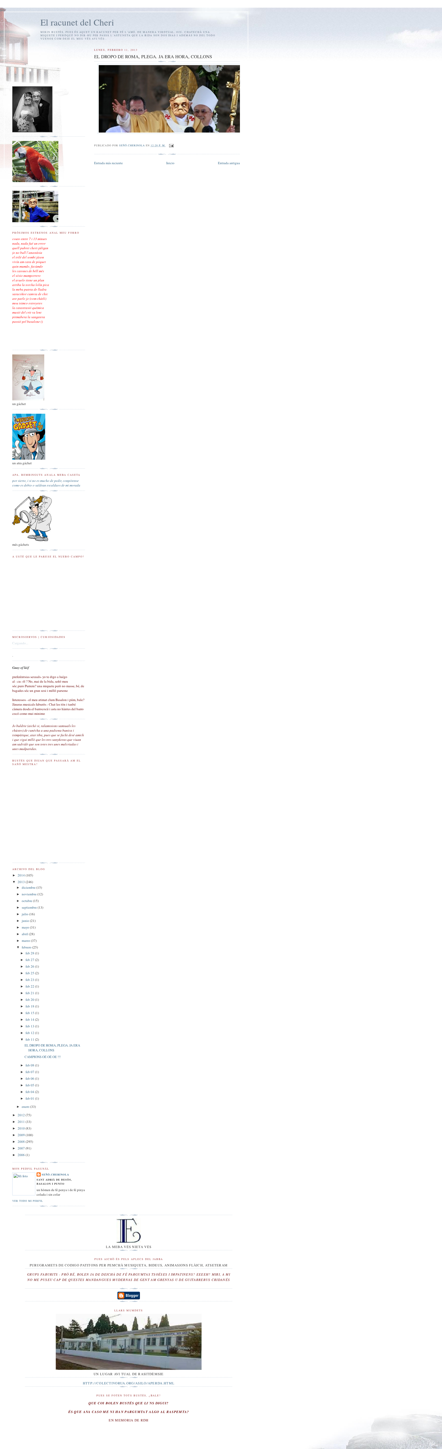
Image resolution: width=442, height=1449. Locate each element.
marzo (26, 940)
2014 (22, 875)
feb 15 (30, 1013)
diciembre (29, 887)
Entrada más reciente (108, 163)
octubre (27, 900)
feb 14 (30, 1019)
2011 (22, 1121)
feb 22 (30, 986)
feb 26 (30, 966)
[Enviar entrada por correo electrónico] (171, 145)
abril (25, 934)
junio (26, 920)
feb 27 (30, 959)
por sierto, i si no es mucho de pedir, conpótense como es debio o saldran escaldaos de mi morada (46, 483)
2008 (22, 1141)
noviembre (29, 894)
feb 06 (30, 1078)
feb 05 (30, 1085)
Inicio (170, 163)
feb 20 (30, 999)
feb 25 (30, 973)
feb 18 (30, 1006)
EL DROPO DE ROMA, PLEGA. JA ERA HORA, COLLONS (52, 1048)
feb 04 (30, 1091)
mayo (26, 927)
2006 (22, 1155)
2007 (22, 1148)
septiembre (30, 907)
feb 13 (30, 1026)
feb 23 (30, 979)
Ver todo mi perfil (27, 1201)
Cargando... (20, 643)
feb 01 (30, 1098)
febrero (27, 947)
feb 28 (30, 953)
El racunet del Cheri (77, 22)
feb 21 (30, 993)
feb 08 (30, 1065)
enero (26, 1106)
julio (25, 914)
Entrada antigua (229, 163)
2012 (22, 1115)
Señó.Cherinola (55, 1174)
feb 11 (30, 1039)
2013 (22, 882)
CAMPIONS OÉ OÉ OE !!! (43, 1056)
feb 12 (30, 1032)
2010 (22, 1128)
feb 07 (30, 1072)
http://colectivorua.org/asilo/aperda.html (128, 1383)
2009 (22, 1135)
